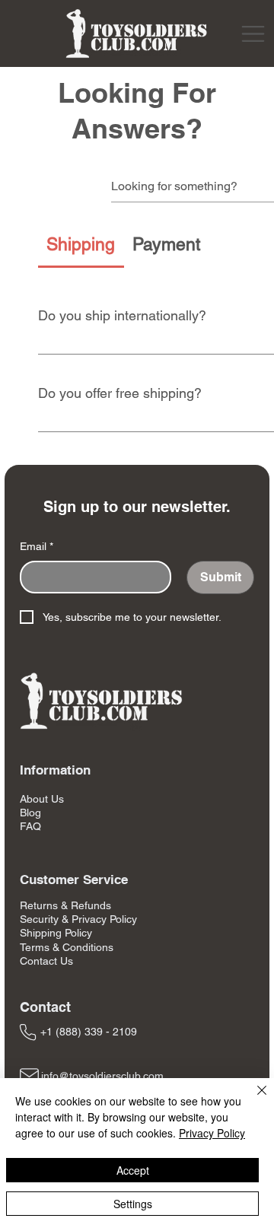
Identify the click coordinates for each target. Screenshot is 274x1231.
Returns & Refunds (65, 905)
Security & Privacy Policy (78, 919)
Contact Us (46, 961)
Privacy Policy (212, 1132)
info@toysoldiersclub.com (102, 1076)
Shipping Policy (56, 933)
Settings (132, 1203)
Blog (30, 812)
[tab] (81, 245)
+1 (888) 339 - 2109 (88, 1032)
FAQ (30, 826)
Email (36, 546)
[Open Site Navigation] (253, 34)
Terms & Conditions (66, 947)
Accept (132, 1170)
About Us (42, 799)
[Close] (252, 1099)
